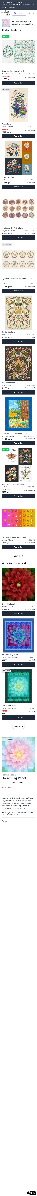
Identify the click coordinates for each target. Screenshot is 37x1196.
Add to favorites (18, 782)
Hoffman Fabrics (9, 775)
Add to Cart (18, 83)
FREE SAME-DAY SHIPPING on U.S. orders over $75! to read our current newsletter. (16, 4)
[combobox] (19, 13)
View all (18, 556)
